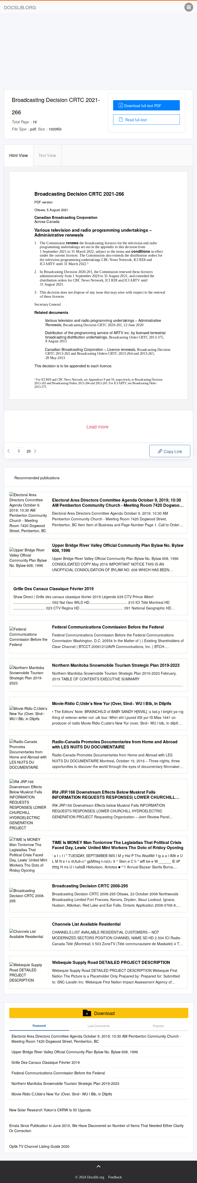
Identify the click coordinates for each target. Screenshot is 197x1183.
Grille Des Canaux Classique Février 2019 (53, 588)
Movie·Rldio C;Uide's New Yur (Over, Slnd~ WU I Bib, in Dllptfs (111, 703)
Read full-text (135, 119)
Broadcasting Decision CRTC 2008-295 (90, 885)
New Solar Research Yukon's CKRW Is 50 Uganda (50, 1109)
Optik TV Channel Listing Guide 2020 (39, 1146)
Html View (18, 155)
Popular (158, 1026)
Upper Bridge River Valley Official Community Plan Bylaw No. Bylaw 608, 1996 (117, 548)
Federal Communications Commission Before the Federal (108, 627)
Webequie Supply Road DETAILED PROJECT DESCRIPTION (111, 962)
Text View (47, 155)
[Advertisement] (98, 53)
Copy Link (172, 451)
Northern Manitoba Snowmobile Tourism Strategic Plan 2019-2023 (116, 665)
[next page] (35, 451)
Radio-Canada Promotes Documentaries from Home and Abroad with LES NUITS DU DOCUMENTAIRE (115, 744)
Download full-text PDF (142, 105)
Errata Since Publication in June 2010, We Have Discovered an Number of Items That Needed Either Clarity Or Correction (96, 1128)
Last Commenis (99, 1026)
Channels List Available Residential (86, 924)
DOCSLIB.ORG (20, 7)
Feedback (115, 1177)
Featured (39, 1025)
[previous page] (8, 451)
